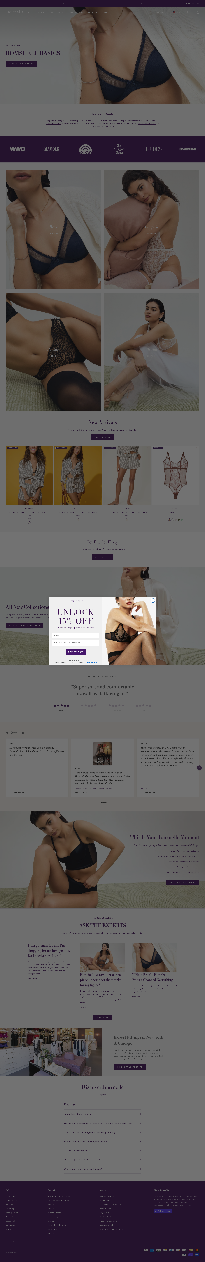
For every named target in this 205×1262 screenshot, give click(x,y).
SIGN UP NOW (76, 652)
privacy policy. (91, 662)
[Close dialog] (153, 600)
